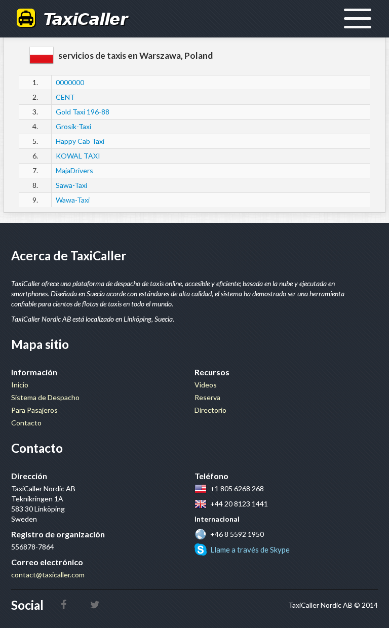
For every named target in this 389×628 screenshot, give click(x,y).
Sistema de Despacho (45, 397)
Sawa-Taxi (71, 185)
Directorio (210, 410)
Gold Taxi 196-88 (82, 111)
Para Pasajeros (34, 410)
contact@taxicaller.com (48, 574)
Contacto (26, 422)
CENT (65, 97)
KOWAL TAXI (78, 155)
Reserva (207, 397)
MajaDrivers (74, 170)
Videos (205, 384)
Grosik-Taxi (73, 126)
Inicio (19, 384)
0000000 (70, 82)
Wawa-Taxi (73, 199)
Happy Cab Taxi (80, 141)
